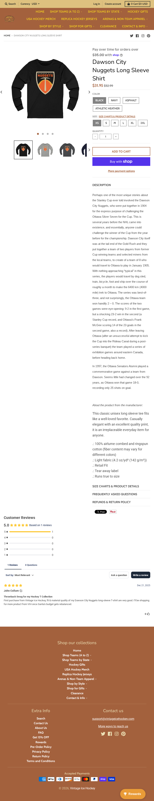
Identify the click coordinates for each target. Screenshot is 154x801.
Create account (113, 3)
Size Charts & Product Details (117, 116)
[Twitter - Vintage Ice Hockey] (131, 35)
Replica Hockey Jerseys (77, 674)
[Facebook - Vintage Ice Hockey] (137, 35)
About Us (41, 728)
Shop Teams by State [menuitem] (103, 11)
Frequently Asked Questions (114, 494)
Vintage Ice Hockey (82, 788)
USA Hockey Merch (77, 669)
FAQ (41, 732)
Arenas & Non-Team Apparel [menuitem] (124, 19)
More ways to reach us (113, 726)
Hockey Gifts (77, 664)
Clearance (77, 693)
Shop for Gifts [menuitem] (80, 26)
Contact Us (41, 723)
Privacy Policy (41, 751)
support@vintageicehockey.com (113, 719)
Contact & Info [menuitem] (133, 26)
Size (113, 116)
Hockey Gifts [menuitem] (138, 11)
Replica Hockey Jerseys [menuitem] (79, 19)
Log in (96, 3)
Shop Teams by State (75, 660)
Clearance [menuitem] (108, 26)
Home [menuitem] (40, 11)
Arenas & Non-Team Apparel (75, 679)
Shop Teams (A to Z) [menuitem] (65, 11)
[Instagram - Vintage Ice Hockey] (143, 35)
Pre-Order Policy (40, 747)
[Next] (89, 92)
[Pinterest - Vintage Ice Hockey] (148, 35)
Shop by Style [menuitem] (50, 26)
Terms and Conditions (41, 761)
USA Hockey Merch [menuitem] (41, 19)
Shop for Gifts (76, 688)
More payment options (121, 171)
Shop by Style (76, 683)
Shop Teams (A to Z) (76, 655)
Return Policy (40, 756)
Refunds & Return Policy (111, 502)
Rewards (40, 742)
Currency (25, 3)
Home (7, 35)
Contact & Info (75, 698)
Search (41, 718)
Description (101, 185)
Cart (139, 3)
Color (96, 93)
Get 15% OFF (41, 737)
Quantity (97, 131)
